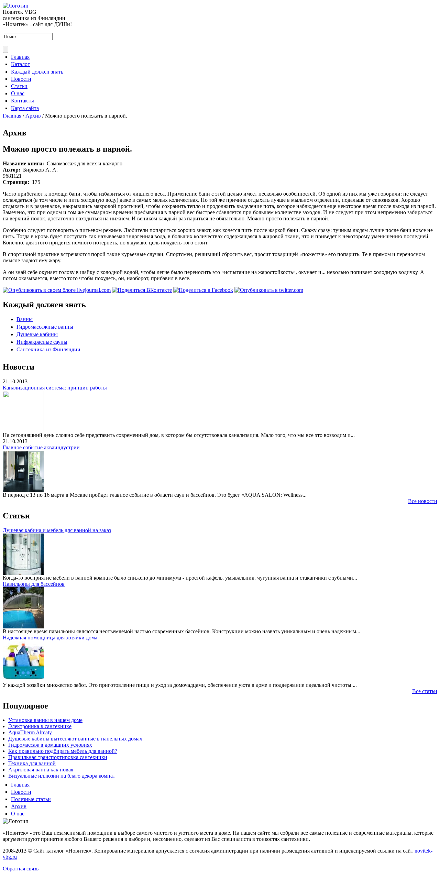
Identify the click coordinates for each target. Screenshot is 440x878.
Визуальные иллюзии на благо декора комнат (61, 776)
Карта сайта (25, 108)
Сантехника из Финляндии (48, 349)
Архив (33, 116)
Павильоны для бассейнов (34, 584)
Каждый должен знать (37, 72)
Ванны (24, 319)
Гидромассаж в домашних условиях (50, 745)
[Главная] (16, 6)
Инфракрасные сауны (41, 342)
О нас (17, 93)
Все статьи (424, 691)
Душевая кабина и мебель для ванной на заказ (57, 530)
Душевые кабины (37, 334)
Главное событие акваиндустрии (41, 447)
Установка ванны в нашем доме (45, 720)
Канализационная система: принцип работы (55, 388)
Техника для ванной (32, 763)
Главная (20, 57)
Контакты (22, 100)
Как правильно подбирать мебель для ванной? (62, 751)
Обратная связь (20, 868)
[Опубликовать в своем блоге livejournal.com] (57, 290)
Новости (21, 79)
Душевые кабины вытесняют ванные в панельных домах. (76, 739)
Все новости (422, 501)
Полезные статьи (31, 799)
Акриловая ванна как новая (40, 769)
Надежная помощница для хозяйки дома (50, 637)
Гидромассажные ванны (44, 327)
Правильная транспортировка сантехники (57, 757)
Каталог (20, 64)
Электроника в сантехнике (40, 726)
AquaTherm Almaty (30, 732)
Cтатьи (19, 86)
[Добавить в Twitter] (268, 290)
